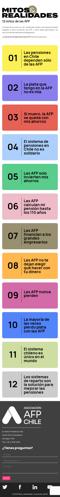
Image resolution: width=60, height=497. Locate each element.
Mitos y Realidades (25, 494)
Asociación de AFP (41, 494)
